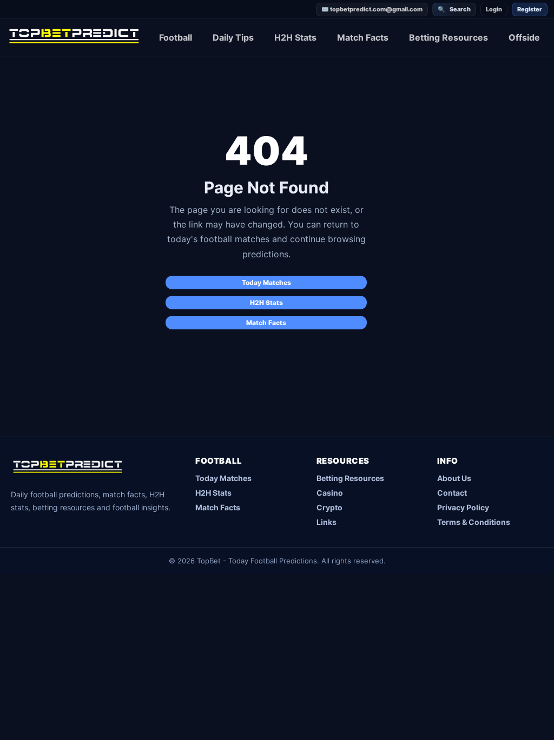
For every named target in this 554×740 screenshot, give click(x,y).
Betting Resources (448, 37)
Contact (452, 492)
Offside (524, 37)
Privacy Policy (463, 507)
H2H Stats (295, 37)
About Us (454, 478)
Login (494, 9)
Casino (329, 492)
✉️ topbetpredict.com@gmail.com (372, 9)
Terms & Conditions (473, 522)
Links (326, 522)
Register (529, 9)
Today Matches (266, 282)
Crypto (329, 507)
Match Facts (362, 37)
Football (175, 37)
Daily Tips (233, 37)
